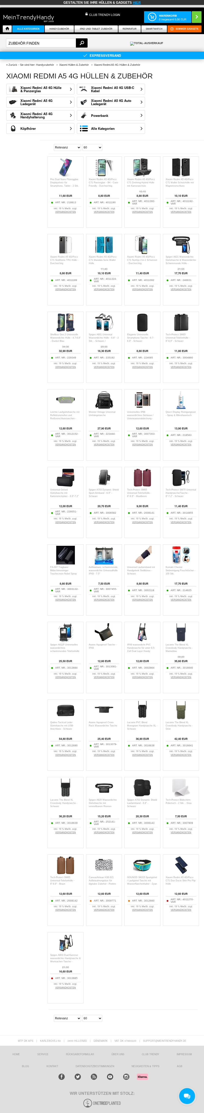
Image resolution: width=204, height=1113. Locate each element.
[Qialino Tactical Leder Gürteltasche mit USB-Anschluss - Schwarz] (65, 718)
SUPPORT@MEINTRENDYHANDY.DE (164, 1041)
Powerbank (99, 115)
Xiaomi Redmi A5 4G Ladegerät (36, 102)
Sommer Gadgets (187, 29)
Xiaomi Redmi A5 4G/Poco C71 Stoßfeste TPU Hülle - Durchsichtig (64, 260)
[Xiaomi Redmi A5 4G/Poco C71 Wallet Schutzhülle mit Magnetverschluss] (181, 175)
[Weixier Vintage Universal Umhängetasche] (104, 408)
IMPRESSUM (184, 1054)
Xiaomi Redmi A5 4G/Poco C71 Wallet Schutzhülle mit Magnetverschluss (180, 182)
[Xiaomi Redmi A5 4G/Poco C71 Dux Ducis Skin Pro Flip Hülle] (181, 873)
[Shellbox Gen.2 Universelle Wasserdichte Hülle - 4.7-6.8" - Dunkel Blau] (65, 330)
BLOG (25, 1066)
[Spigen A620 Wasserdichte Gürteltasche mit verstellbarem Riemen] (104, 795)
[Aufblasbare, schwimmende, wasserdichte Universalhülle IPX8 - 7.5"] (104, 563)
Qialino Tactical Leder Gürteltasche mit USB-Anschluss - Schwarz (62, 725)
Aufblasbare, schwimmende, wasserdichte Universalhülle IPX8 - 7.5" (103, 570)
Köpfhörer (28, 128)
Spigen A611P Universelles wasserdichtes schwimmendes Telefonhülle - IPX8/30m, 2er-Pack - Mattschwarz (64, 651)
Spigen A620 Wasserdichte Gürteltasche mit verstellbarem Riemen (103, 803)
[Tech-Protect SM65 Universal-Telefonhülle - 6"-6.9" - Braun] (65, 873)
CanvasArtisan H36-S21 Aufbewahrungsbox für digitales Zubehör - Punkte (102, 880)
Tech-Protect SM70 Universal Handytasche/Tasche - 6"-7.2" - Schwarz (181, 492)
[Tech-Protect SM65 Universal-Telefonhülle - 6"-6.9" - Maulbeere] (142, 485)
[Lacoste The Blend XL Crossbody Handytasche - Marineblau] (181, 640)
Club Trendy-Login (104, 14)
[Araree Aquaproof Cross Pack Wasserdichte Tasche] (104, 718)
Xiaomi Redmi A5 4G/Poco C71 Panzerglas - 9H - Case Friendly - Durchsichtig (103, 182)
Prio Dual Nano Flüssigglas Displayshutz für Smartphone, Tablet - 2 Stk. (64, 182)
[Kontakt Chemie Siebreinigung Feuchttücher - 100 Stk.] (181, 563)
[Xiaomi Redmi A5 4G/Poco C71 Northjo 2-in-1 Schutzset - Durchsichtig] (142, 252)
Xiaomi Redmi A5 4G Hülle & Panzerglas (40, 89)
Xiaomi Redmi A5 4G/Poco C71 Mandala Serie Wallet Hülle (102, 260)
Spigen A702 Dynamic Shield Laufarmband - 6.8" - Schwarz (142, 803)
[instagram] (126, 1077)
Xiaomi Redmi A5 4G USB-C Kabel (112, 89)
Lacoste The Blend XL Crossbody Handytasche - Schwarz (63, 803)
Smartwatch (154, 29)
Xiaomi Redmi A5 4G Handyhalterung (36, 115)
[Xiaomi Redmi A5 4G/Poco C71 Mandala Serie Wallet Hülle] (104, 252)
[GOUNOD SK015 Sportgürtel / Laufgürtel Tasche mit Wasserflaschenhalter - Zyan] (142, 873)
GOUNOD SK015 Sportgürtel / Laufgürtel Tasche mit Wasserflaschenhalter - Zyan (142, 880)
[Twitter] (78, 1077)
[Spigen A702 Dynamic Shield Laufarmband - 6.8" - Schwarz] (142, 795)
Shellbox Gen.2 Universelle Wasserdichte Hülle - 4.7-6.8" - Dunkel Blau (65, 337)
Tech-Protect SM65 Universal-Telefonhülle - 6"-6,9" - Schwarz (178, 337)
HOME (16, 1054)
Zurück (12, 64)
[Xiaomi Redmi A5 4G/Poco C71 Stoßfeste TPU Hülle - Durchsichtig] (65, 252)
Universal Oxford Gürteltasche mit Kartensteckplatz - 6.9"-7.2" (64, 492)
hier (137, 2)
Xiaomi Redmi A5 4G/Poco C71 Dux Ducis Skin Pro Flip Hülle (181, 880)
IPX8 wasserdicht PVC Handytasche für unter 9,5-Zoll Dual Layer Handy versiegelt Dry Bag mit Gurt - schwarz (142, 651)
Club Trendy (150, 1054)
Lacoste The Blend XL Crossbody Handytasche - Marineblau (179, 647)
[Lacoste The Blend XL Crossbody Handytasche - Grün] (181, 718)
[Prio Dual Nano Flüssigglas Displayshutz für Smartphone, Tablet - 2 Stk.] (65, 175)
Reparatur (130, 29)
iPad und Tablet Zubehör (96, 29)
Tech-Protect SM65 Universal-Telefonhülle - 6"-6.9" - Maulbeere (139, 492)
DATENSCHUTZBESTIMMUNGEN (95, 1066)
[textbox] (47, 43)
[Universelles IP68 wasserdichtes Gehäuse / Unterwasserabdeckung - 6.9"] (142, 408)
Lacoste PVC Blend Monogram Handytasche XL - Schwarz (142, 725)
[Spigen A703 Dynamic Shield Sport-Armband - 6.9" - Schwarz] (104, 485)
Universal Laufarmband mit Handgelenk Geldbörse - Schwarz (141, 570)
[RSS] (94, 1077)
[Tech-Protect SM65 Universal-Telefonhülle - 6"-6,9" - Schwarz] (181, 330)
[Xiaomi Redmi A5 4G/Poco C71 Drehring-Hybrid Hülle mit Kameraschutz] (142, 175)
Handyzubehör (59, 29)
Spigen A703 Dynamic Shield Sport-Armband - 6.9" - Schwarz (104, 492)
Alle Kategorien (103, 128)
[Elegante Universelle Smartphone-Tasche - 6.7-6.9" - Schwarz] (142, 330)
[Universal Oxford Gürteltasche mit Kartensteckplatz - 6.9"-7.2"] (65, 485)
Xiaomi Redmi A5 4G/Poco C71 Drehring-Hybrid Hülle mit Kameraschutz (141, 182)
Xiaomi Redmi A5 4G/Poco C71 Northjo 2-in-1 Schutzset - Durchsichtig (142, 260)
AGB (179, 1066)
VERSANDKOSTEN (65, 211)
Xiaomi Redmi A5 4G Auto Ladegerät (111, 102)
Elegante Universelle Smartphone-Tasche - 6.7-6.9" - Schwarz (140, 337)
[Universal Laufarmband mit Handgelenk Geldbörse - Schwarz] (142, 563)
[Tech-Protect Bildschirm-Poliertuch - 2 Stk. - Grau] (181, 795)
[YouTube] (110, 1077)
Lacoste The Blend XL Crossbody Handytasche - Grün (179, 725)
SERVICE (43, 1054)
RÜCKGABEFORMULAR (80, 1054)
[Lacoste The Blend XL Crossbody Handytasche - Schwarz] (65, 795)
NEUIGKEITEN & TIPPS (145, 1066)
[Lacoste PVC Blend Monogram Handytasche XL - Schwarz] (142, 718)
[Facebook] (61, 1077)
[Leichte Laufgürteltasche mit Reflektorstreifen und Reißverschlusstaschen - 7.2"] (65, 408)
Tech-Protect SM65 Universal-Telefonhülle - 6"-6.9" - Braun (62, 880)
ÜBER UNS (117, 1054)
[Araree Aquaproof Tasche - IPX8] (104, 640)
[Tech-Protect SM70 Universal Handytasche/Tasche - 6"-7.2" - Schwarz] (181, 485)
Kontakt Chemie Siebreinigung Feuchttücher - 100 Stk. (180, 570)
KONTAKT (52, 1066)
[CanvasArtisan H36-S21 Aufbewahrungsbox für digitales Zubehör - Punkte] (104, 873)
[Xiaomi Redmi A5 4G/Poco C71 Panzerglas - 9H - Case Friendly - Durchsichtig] (104, 175)
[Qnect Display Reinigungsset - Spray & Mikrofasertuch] (181, 408)
